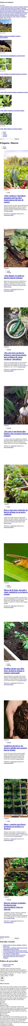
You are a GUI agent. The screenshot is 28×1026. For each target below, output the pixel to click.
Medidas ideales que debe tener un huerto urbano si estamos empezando (14, 671)
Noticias (5, 134)
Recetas (5, 136)
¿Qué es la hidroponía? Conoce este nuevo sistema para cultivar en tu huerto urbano (14, 13)
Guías (4, 133)
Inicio (4, 132)
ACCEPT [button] (11, 975)
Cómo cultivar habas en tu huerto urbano (11, 129)
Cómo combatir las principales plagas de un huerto (13, 74)
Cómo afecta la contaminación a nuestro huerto (12, 55)
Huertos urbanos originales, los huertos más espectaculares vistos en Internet (15, 906)
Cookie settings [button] (4, 975)
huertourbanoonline (8, 215)
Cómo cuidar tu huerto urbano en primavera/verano (14, 92)
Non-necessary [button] (3, 1013)
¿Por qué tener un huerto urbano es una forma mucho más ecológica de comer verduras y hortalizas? (13, 15)
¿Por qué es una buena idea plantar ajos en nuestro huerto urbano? (16, 433)
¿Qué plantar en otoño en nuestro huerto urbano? (14, 11)
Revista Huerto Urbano (5, 19)
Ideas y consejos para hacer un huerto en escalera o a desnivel (15, 826)
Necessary (4, 1004)
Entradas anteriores (4, 936)
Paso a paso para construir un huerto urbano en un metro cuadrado (16, 512)
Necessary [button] (2, 1002)
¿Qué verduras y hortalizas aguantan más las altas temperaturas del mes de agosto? (13, 8)
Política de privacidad (8, 964)
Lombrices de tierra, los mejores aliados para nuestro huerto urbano (15, 748)
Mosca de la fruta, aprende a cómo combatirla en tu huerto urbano (16, 592)
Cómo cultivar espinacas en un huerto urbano (12, 110)
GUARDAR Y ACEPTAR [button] (6, 1025)
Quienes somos (7, 966)
